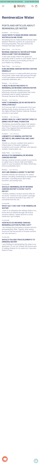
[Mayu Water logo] (19, 6)
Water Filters (6, 49)
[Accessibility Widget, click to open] (36, 461)
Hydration (5, 32)
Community (5, 184)
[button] (5, 459)
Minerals (4, 83)
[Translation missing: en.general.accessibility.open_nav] (3, 6)
